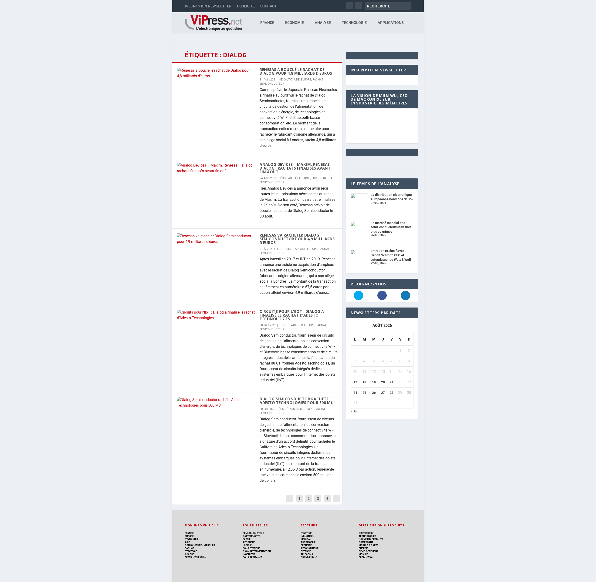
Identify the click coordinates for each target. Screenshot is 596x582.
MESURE (363, 554)
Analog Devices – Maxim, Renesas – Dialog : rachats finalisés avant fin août (296, 168)
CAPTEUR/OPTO (251, 536)
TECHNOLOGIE (354, 23)
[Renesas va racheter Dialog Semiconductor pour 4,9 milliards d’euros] (216, 238)
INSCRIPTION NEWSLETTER (208, 6)
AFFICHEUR (249, 542)
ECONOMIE (294, 23)
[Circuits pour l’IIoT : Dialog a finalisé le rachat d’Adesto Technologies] (216, 315)
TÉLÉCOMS (307, 554)
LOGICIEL (248, 545)
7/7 (290, 79)
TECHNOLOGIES (367, 536)
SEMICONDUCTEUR (272, 83)
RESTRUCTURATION (195, 557)
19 (374, 382)
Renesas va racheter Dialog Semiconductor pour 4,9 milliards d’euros (297, 239)
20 (383, 382)
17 (355, 382)
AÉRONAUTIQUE (309, 548)
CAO (245, 551)
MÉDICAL (306, 539)
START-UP (306, 533)
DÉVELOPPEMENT (368, 551)
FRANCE (267, 23)
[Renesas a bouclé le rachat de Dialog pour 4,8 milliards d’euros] (216, 73)
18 (364, 382)
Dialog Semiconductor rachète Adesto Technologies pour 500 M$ (296, 400)
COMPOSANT (366, 542)
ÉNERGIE (363, 548)
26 (374, 393)
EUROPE (306, 79)
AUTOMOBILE (308, 542)
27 (383, 393)
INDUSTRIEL (307, 536)
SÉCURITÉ (306, 545)
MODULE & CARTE (368, 545)
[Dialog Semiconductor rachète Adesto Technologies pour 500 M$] (216, 402)
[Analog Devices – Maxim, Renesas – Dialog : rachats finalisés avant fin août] (216, 168)
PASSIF (246, 539)
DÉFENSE (306, 551)
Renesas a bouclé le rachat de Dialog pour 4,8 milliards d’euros (296, 71)
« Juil (355, 411)
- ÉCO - (283, 79)
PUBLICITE (246, 6)
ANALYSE (323, 23)
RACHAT (317, 79)
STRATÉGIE (191, 551)
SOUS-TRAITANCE (252, 557)
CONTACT (268, 6)
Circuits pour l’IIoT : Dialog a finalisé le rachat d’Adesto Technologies (292, 315)
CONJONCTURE (193, 545)
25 (364, 393)
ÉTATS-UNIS (302, 178)
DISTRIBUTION (366, 533)
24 (355, 393)
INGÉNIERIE (249, 554)
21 (391, 382)
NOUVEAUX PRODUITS (371, 539)
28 (391, 393)
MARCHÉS (209, 545)
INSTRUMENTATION (260, 551)
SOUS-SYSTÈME (251, 548)
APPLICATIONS (391, 23)
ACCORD (189, 554)
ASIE (297, 79)
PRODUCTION (366, 557)
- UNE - (289, 249)
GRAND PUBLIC (309, 557)
